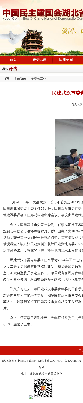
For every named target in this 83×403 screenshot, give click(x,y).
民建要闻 (66, 60)
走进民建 (39, 60)
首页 (13, 60)
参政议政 (20, 79)
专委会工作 (38, 79)
